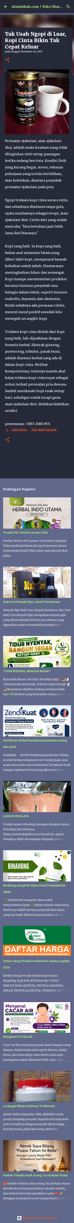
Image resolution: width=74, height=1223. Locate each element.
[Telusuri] (68, 7)
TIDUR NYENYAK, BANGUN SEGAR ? (27, 671)
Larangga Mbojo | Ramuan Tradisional (29, 1106)
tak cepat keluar (43, 430)
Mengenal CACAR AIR (17, 1036)
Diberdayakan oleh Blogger (39, 1218)
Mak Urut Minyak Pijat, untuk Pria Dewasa (31, 601)
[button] (7, 60)
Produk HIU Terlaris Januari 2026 (25, 532)
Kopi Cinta (19, 430)
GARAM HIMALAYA (16, 816)
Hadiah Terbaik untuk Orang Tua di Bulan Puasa (35, 1175)
